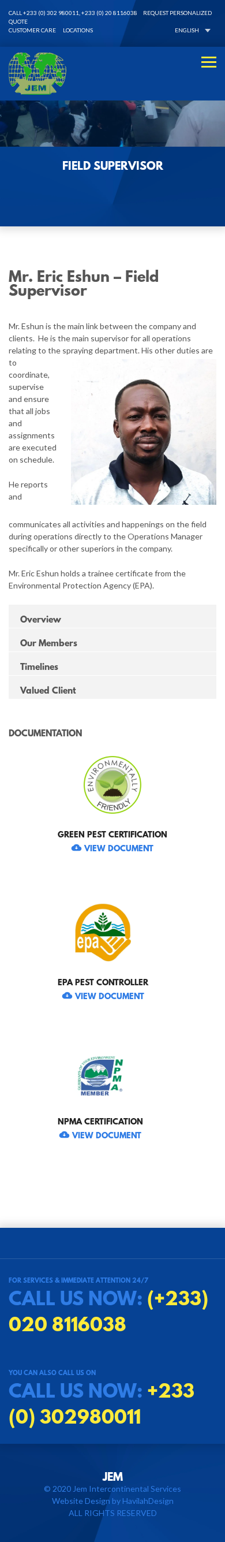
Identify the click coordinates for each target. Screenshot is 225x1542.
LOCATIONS (78, 30)
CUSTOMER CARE (32, 30)
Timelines (39, 665)
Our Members (48, 641)
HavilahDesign (148, 1501)
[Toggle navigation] (208, 62)
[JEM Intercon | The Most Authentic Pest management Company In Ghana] (112, 73)
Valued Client (48, 689)
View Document (118, 846)
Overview (40, 618)
